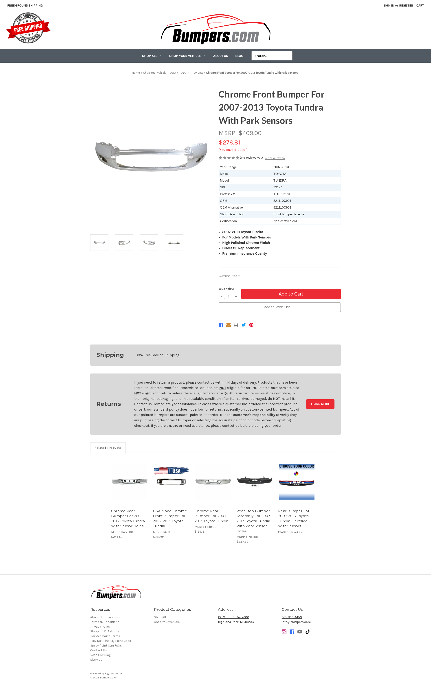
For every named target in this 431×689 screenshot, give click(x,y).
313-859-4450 (292, 617)
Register (406, 5)
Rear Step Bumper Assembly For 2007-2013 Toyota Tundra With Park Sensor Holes (253, 521)
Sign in (388, 5)
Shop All (150, 56)
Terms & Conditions (104, 622)
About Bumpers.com (105, 617)
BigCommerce (114, 673)
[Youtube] (299, 631)
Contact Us (98, 650)
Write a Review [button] (275, 158)
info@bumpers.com (296, 622)
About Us (220, 56)
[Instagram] (284, 631)
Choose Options (296, 485)
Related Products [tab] (108, 448)
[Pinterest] (251, 325)
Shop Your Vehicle (185, 56)
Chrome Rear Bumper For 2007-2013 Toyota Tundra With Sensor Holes (128, 518)
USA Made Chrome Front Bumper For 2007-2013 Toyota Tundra (170, 518)
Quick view (130, 478)
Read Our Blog (100, 655)
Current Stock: (231, 276)
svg (307, 631)
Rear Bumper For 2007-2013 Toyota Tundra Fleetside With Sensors (293, 518)
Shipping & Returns (104, 631)
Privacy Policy (100, 627)
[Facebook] (221, 325)
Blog (239, 56)
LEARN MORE (320, 404)
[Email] (228, 325)
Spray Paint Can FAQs (106, 645)
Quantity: (226, 289)
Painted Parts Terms (105, 636)
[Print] (236, 325)
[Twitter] (244, 325)
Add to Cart (129, 485)
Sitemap (96, 660)
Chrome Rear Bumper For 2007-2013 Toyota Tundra (212, 516)
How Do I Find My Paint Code (110, 641)
